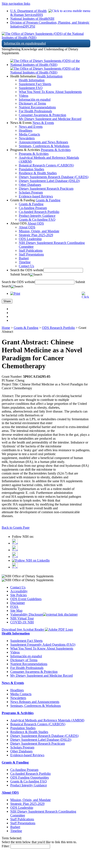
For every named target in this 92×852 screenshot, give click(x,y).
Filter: (6, 846)
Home (6, 328)
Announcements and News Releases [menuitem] (43, 142)
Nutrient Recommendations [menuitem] (37, 107)
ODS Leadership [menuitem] (30, 239)
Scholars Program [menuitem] (31, 192)
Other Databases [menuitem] (30, 184)
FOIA (14, 607)
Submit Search (20, 274)
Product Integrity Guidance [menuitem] (37, 215)
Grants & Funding (48, 200)
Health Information (49, 76)
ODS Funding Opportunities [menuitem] (29, 777)
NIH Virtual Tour (22, 618)
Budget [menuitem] (24, 258)
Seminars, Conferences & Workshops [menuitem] (44, 146)
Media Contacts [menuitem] (29, 134)
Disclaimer (17, 603)
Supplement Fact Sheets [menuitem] (35, 84)
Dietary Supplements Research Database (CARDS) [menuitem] (53, 177)
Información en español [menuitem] (34, 99)
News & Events (43, 123)
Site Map (16, 610)
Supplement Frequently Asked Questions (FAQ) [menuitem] (42, 644)
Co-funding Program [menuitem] (33, 208)
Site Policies (18, 595)
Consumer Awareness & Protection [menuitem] (42, 115)
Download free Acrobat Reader (23, 629)
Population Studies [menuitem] (31, 169)
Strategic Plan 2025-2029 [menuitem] (36, 235)
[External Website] (60, 614)
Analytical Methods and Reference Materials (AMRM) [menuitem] (47, 720)
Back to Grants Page (16, 527)
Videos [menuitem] (23, 95)
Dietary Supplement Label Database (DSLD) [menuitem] (49, 181)
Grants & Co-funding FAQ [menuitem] (37, 219)
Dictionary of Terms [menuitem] (32, 103)
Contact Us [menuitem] (26, 266)
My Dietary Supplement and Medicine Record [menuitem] (50, 119)
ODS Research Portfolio (58, 328)
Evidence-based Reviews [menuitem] (36, 196)
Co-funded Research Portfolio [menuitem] (39, 212)
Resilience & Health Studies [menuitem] (38, 173)
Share (7, 301)
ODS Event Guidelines (26, 599)
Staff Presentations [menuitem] (31, 254)
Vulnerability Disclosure (26, 614)
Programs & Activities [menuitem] (34, 154)
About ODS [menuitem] (27, 227)
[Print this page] (15, 293)
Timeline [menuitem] (25, 262)
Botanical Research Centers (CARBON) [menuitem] (46, 165)
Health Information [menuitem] (32, 80)
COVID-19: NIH (22, 622)
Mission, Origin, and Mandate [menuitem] (39, 231)
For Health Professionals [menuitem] (35, 111)
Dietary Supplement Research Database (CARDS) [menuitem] (44, 736)
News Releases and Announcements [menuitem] (34, 702)
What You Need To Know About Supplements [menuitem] (50, 92)
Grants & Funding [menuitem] (31, 204)
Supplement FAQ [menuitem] (31, 88)
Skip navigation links (16, 3)
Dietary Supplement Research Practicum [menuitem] (46, 188)
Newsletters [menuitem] (27, 138)
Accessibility (19, 591)
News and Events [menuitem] (31, 126)
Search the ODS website (26, 270)
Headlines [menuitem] (25, 130)
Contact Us (17, 587)
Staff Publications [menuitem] (31, 250)
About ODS (35, 223)
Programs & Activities (56, 150)
